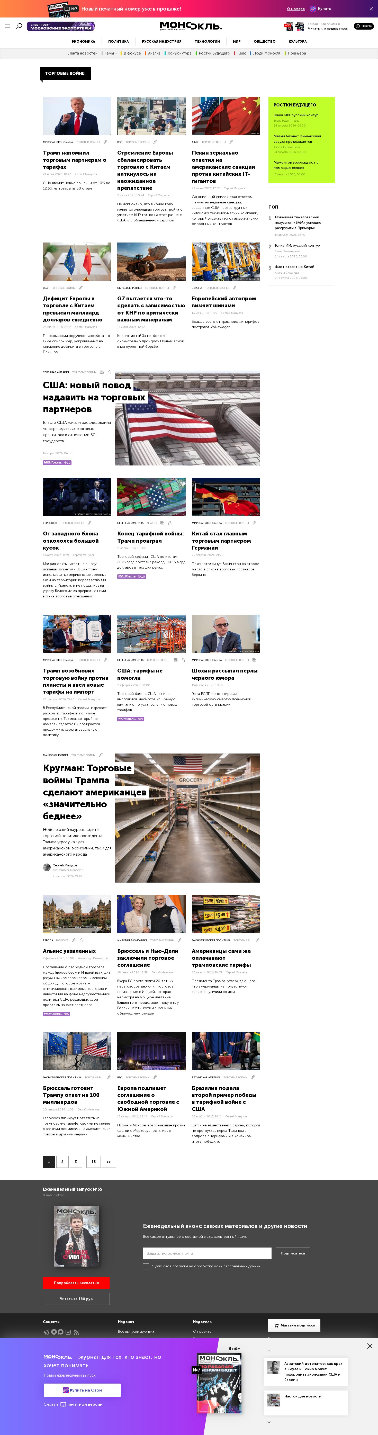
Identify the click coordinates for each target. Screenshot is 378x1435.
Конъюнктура (180, 53)
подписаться (337, 28)
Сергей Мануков (86, 174)
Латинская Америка (206, 1077)
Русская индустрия (162, 41)
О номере (296, 9)
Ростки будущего (214, 53)
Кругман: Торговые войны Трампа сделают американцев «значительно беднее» (95, 792)
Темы (109, 53)
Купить (324, 8)
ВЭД (119, 142)
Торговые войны (88, 142)
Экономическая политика (211, 940)
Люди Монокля (267, 53)
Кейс (241, 53)
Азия (195, 142)
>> (109, 1162)
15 (94, 1162)
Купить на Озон (85, 1390)
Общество (265, 41)
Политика (118, 41)
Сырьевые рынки (129, 288)
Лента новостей (82, 53)
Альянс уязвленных (69, 951)
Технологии (207, 41)
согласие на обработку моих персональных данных (216, 1266)
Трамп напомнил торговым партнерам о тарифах (74, 159)
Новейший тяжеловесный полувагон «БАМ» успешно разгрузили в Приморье (298, 222)
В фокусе (132, 53)
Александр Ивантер (91, 958)
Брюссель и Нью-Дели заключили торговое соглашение (147, 958)
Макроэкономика (55, 755)
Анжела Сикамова (287, 272)
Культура (298, 41)
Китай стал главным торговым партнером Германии (221, 540)
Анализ (154, 53)
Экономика (83, 41)
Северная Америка (56, 372)
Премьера (297, 53)
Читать (314, 28)
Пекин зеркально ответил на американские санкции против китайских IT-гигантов (223, 166)
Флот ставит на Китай (294, 267)
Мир (237, 41)
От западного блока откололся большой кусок (71, 540)
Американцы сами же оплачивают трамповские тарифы (221, 958)
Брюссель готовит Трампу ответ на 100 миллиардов (71, 1095)
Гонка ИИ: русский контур (296, 115)
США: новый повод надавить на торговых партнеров (94, 397)
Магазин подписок (298, 1325)
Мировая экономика (58, 142)
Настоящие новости (302, 1396)
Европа (197, 288)
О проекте (202, 1331)
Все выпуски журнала (136, 1331)
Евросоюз (50, 523)
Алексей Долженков (287, 147)
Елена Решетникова (286, 120)
